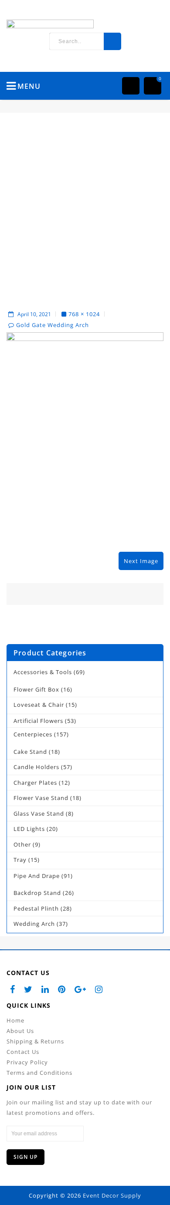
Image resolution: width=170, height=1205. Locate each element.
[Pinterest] (62, 989)
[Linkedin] (45, 989)
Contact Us (23, 1052)
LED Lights (29, 829)
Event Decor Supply (112, 1195)
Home (15, 1020)
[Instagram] (99, 989)
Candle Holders (36, 767)
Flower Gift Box (36, 689)
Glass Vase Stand (39, 813)
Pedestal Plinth (36, 908)
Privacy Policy (27, 1062)
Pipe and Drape (37, 876)
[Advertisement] (85, 211)
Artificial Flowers (38, 721)
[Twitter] (28, 989)
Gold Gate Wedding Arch (52, 325)
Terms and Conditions (39, 1073)
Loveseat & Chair (39, 705)
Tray (20, 860)
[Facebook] (13, 989)
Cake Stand (30, 752)
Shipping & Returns (35, 1041)
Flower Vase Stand (41, 798)
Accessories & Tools (43, 672)
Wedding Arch (34, 924)
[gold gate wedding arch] (85, 436)
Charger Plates (35, 782)
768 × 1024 (84, 314)
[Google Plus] (80, 989)
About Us (20, 1031)
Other (22, 844)
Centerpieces (33, 734)
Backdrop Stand (37, 893)
